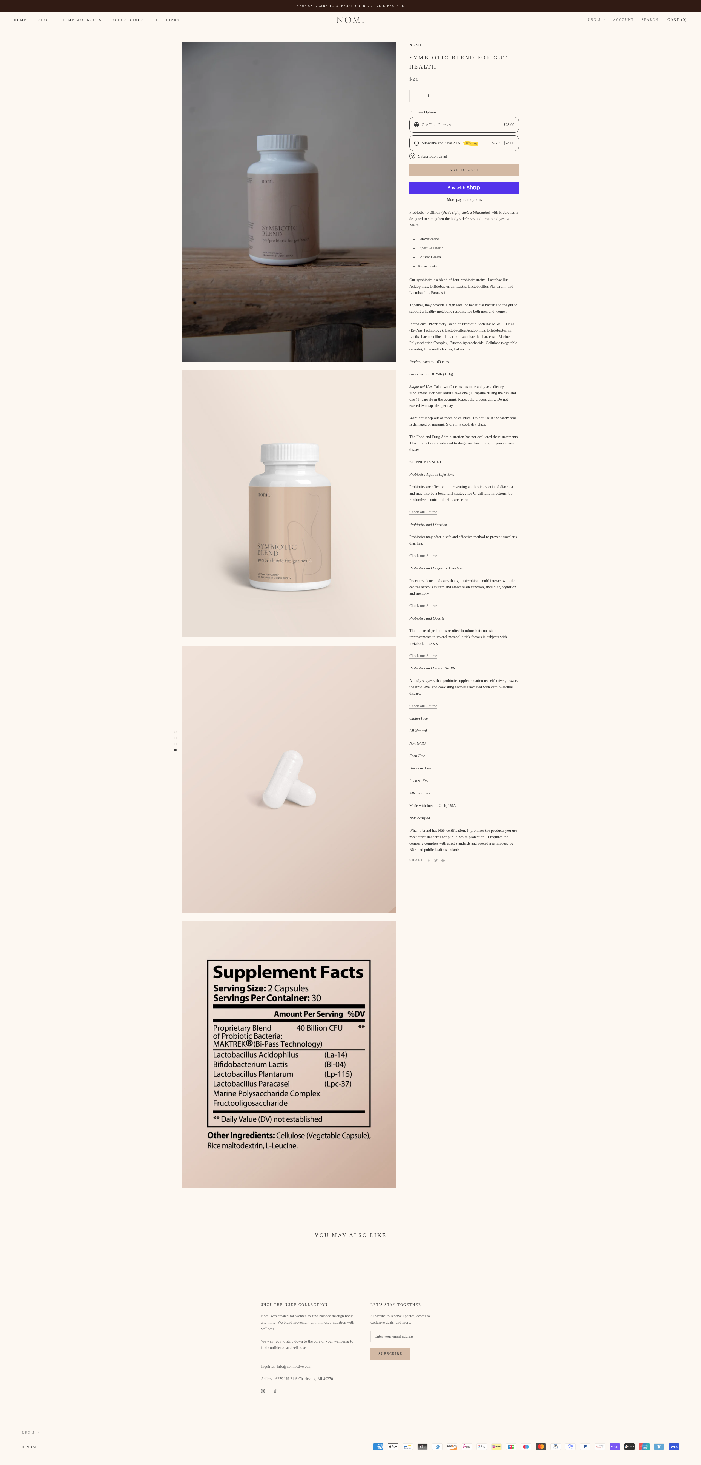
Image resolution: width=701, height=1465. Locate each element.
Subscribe (390, 1354)
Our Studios (128, 20)
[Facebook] (428, 860)
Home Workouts (82, 20)
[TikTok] (275, 1390)
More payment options (464, 200)
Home (20, 20)
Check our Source (423, 512)
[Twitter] (436, 860)
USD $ (594, 20)
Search (650, 20)
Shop (44, 20)
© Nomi (30, 1447)
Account (623, 20)
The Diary (167, 20)
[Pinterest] (443, 860)
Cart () (677, 20)
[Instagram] (263, 1390)
